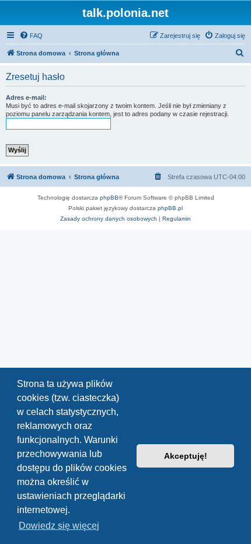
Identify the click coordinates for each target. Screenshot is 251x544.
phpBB (109, 197)
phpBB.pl (170, 208)
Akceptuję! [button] (185, 456)
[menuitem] (31, 36)
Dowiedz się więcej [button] (59, 526)
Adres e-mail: (26, 97)
